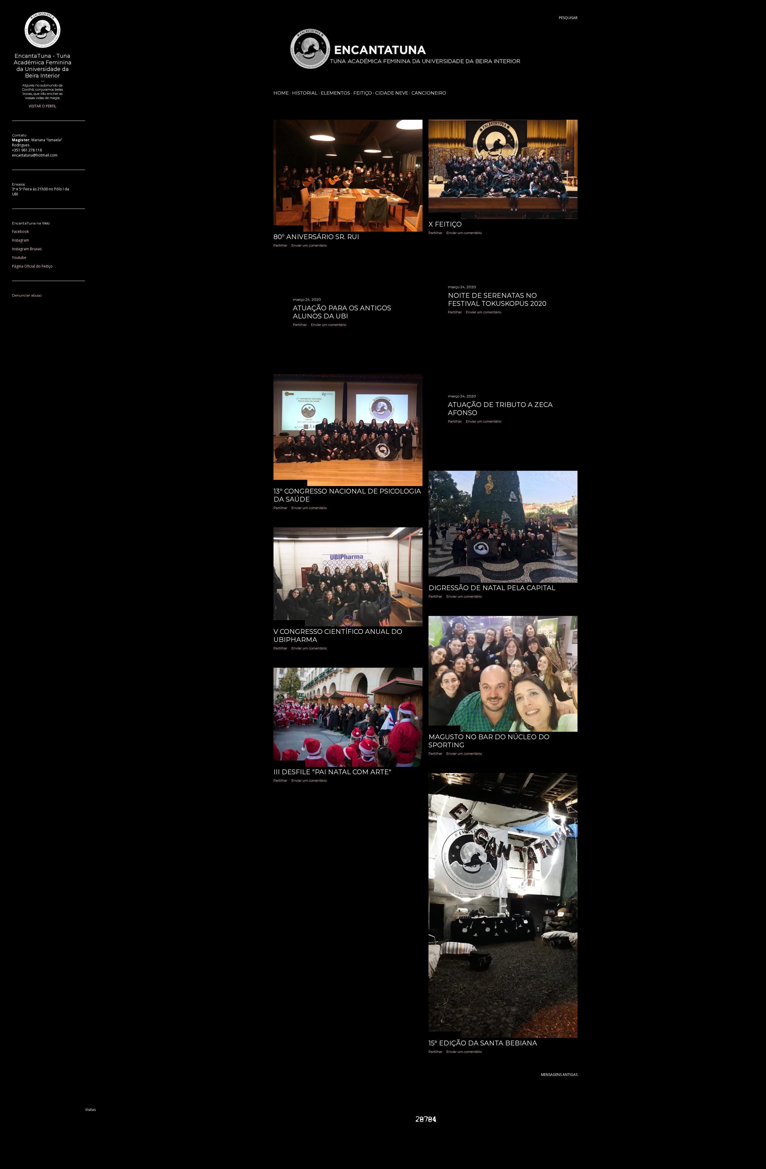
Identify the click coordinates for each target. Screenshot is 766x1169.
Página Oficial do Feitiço (32, 266)
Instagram (20, 240)
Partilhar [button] (280, 245)
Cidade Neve (391, 93)
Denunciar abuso (27, 295)
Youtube (19, 257)
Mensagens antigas (559, 1074)
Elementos (335, 93)
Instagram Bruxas (27, 248)
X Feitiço (445, 224)
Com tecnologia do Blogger (430, 1142)
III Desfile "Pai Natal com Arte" (332, 772)
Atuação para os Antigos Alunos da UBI (342, 312)
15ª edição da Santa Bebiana (482, 1043)
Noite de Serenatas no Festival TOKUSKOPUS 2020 (497, 300)
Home (281, 93)
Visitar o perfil (42, 106)
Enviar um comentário (309, 245)
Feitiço (362, 93)
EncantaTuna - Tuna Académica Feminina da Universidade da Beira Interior (43, 66)
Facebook (20, 231)
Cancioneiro (428, 93)
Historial (304, 93)
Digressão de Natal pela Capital (491, 588)
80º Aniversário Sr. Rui (316, 237)
